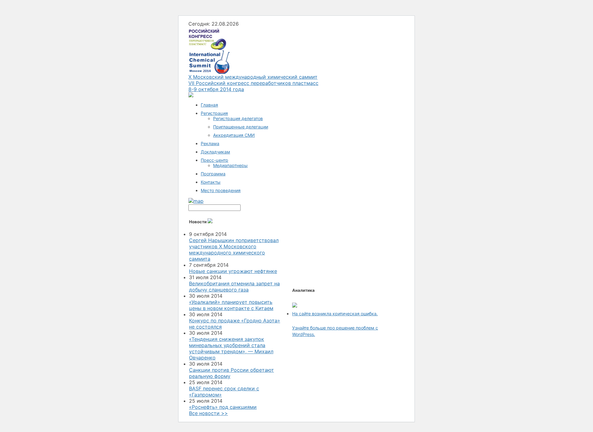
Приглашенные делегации (240, 126)
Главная (209, 104)
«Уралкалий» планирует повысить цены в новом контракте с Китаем (231, 305)
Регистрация (214, 113)
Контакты (211, 182)
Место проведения (221, 190)
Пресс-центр (214, 160)
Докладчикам (215, 151)
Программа (213, 173)
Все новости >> (208, 413)
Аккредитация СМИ (234, 135)
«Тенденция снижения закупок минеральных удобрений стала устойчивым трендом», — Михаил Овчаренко (231, 348)
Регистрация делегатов (238, 118)
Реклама (210, 143)
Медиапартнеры (230, 165)
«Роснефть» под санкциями (223, 407)
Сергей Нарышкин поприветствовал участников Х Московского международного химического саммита (234, 249)
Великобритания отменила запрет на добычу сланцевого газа (234, 286)
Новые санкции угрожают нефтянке (233, 271)
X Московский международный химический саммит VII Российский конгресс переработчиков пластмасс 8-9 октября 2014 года (253, 83)
